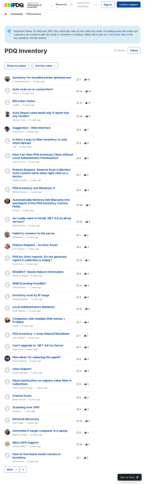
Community (17, 14)
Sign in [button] (108, 4)
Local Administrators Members (33, 307)
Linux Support (22, 369)
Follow (134, 50)
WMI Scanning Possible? (29, 283)
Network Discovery (25, 419)
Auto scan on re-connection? (32, 89)
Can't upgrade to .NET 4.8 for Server (37, 345)
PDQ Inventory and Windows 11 (33, 188)
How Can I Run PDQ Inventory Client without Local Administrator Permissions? (42, 156)
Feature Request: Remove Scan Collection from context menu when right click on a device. (41, 173)
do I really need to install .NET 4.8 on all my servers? (41, 220)
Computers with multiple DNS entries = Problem (39, 320)
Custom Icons (21, 395)
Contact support (128, 4)
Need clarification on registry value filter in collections (42, 382)
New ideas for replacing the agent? (36, 357)
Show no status (17, 65)
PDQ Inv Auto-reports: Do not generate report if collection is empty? (39, 258)
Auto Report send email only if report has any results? (40, 114)
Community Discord (118, 34)
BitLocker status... (25, 101)
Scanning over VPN (25, 407)
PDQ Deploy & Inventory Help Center (6, 14)
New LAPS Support (25, 442)
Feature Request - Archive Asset (35, 245)
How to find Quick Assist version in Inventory (36, 455)
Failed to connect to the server (33, 233)
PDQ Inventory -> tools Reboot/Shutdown (41, 333)
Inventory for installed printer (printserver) (41, 77)
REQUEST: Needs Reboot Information (38, 272)
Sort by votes (44, 65)
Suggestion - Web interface (31, 127)
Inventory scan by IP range (30, 295)
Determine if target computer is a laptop (40, 430)
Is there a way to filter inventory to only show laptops (39, 141)
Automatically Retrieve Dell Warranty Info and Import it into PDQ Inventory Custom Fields (41, 203)
